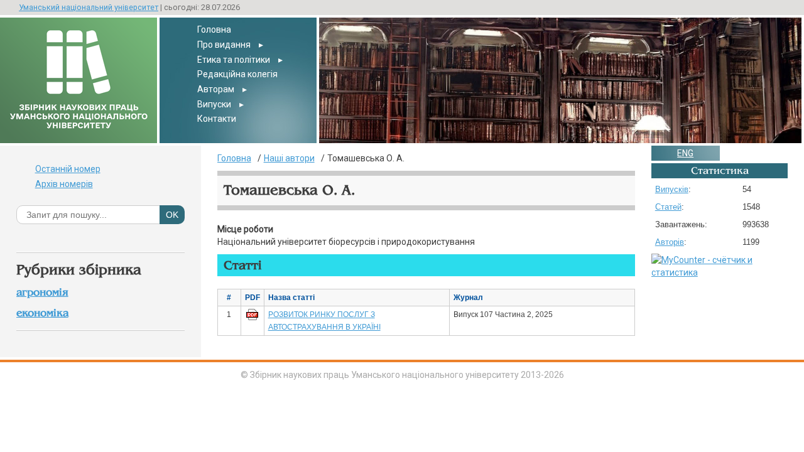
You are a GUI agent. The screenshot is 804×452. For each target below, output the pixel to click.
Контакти (216, 119)
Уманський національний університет (88, 7)
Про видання (224, 45)
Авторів (669, 242)
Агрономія (42, 292)
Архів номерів (64, 184)
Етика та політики (233, 60)
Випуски (214, 104)
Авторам (215, 89)
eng (685, 153)
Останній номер (67, 169)
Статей (668, 207)
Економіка (42, 313)
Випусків (671, 189)
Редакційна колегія (237, 74)
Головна (214, 29)
